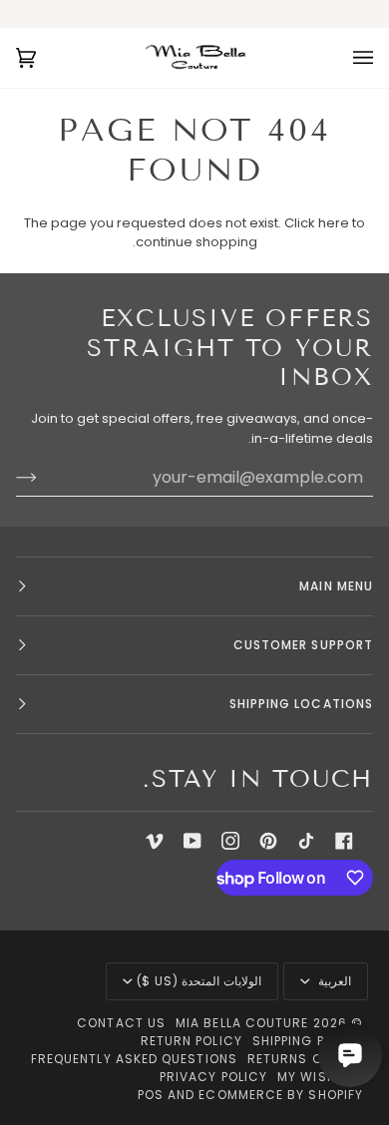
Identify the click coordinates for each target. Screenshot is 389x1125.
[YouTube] (192, 841)
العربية (332, 980)
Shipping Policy (307, 1040)
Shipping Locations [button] (301, 703)
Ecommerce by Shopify (280, 1094)
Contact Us (121, 1022)
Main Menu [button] (336, 585)
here (333, 222)
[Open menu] (343, 58)
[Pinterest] (268, 841)
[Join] (42, 478)
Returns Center (305, 1058)
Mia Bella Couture (242, 1022)
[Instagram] (230, 841)
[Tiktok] (306, 841)
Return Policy (191, 1040)
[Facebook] (344, 841)
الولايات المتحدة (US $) (199, 980)
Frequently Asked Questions (134, 1058)
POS (151, 1094)
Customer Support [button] (303, 644)
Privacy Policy (213, 1076)
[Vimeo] (155, 841)
